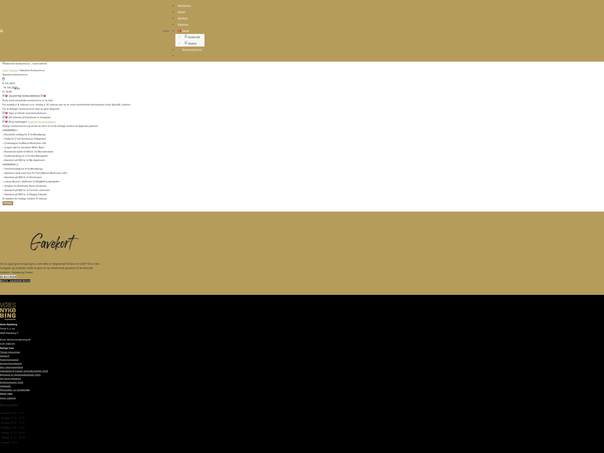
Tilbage (8, 203)
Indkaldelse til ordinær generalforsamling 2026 (24, 371)
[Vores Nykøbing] (2, 31)
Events (181, 12)
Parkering (183, 24)
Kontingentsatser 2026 (11, 382)
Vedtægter (5, 386)
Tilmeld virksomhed (10, 352)
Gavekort (183, 18)
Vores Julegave (8, 398)
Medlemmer (184, 5)
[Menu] (166, 30)
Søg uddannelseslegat (11, 367)
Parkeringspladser (9, 359)
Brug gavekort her (192, 49)
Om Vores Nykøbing (10, 378)
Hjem (5, 70)
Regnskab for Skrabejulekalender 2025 (20, 374)
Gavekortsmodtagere (11, 363)
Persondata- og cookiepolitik (15, 390)
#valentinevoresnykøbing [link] (42, 121)
